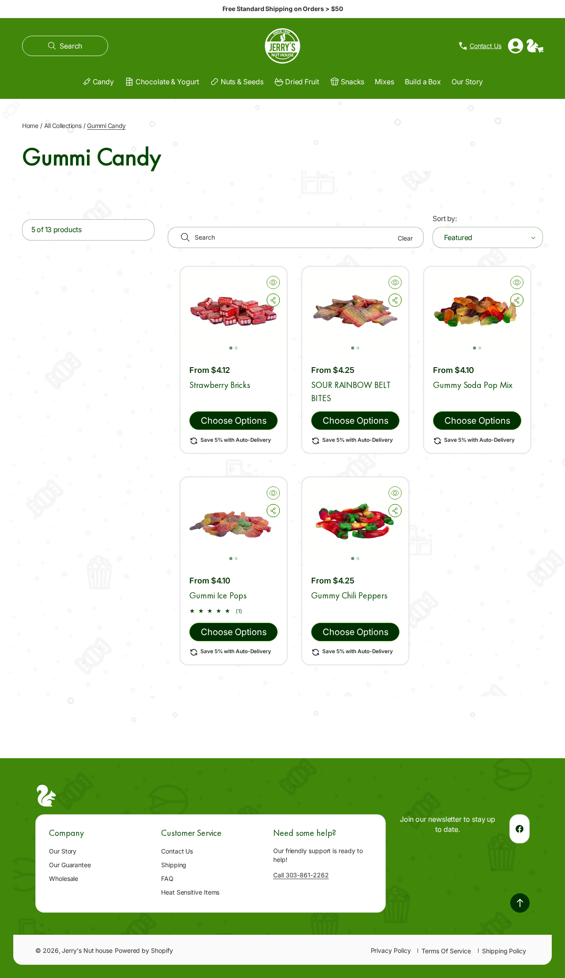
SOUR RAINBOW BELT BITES (351, 392)
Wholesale (63, 878)
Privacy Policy (391, 950)
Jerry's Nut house (87, 950)
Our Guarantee (70, 865)
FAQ (167, 878)
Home (30, 125)
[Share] (273, 300)
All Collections (63, 125)
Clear (405, 238)
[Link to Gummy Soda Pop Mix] (477, 311)
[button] (65, 46)
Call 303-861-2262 (301, 875)
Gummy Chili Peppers (349, 596)
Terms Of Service (446, 951)
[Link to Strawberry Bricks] (233, 311)
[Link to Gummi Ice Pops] (233, 522)
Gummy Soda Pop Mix (472, 385)
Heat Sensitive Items (190, 892)
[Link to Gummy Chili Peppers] (355, 522)
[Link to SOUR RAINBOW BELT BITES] (355, 311)
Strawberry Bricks (219, 385)
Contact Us (177, 851)
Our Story (62, 851)
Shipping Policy (504, 951)
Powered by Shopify (144, 950)
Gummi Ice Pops (218, 596)
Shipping (173, 865)
